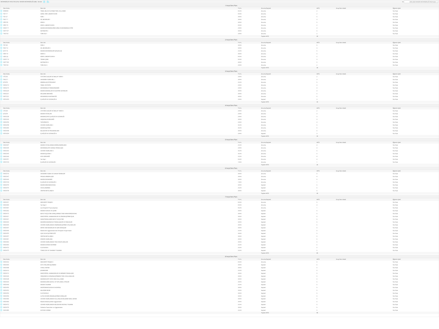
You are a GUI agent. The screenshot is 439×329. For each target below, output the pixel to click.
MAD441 (6, 219)
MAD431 (6, 202)
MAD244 (6, 119)
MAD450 (6, 287)
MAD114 (6, 59)
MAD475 (6, 250)
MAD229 (6, 91)
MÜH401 (6, 208)
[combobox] (421, 1)
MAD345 (6, 154)
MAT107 (6, 31)
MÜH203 (6, 99)
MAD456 (6, 296)
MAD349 (6, 156)
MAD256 (6, 122)
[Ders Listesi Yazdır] (44, 1)
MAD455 (6, 233)
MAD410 (6, 270)
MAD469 (6, 205)
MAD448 (6, 131)
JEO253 (5, 82)
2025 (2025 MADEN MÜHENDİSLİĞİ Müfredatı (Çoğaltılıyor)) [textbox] (423, 2)
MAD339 (6, 148)
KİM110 (5, 54)
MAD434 (6, 282)
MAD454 (6, 293)
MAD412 (6, 273)
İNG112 (5, 48)
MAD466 (6, 302)
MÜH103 (6, 162)
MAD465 (6, 245)
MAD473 (6, 247)
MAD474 (6, 188)
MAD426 (6, 276)
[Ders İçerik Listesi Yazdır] (47, 1)
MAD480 (6, 310)
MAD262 (6, 211)
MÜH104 (6, 182)
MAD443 (6, 222)
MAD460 (6, 299)
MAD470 (6, 185)
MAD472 (6, 304)
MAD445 (6, 225)
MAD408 (6, 268)
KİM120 (5, 57)
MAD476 (6, 307)
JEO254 (5, 114)
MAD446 (6, 285)
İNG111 (5, 19)
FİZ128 (5, 45)
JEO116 (5, 51)
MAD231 (6, 94)
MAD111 (6, 28)
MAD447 (6, 228)
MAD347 (6, 176)
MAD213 (6, 85)
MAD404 (6, 265)
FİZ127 (5, 17)
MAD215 (6, 88)
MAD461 (6, 239)
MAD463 (6, 242)
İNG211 (5, 79)
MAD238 (6, 116)
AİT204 (5, 111)
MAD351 (6, 159)
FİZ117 (5, 14)
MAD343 (6, 151)
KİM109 (5, 22)
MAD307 (6, 145)
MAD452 (6, 290)
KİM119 (5, 25)
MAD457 (6, 236)
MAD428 (6, 279)
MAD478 (6, 191)
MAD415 (6, 213)
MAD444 (6, 179)
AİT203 (5, 77)
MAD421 (6, 216)
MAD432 (6, 262)
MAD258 (6, 125)
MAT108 (6, 62)
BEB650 (5, 11)
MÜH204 (6, 133)
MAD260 (6, 128)
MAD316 (6, 174)
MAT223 (6, 96)
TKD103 (5, 34)
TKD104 (5, 65)
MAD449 (6, 231)
